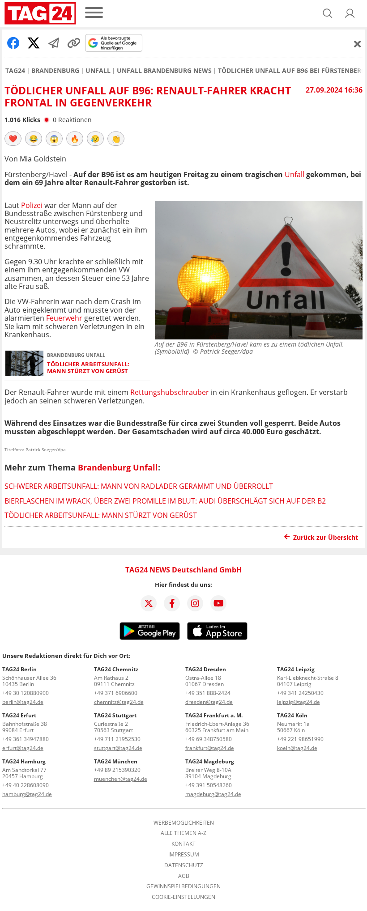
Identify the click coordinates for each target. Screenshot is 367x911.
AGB (183, 876)
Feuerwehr (64, 318)
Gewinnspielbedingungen (183, 886)
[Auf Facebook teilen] (13, 43)
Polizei (32, 205)
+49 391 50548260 (208, 785)
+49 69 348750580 (208, 739)
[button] (350, 13)
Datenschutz (183, 865)
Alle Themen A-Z (183, 833)
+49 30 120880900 (25, 693)
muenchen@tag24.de (120, 779)
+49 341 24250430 (300, 693)
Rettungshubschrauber (169, 392)
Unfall (98, 70)
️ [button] (13, 139)
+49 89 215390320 (117, 770)
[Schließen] (358, 44)
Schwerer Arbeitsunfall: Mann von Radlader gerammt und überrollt (138, 486)
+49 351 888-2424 (207, 693)
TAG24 (15, 70)
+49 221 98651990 (300, 739)
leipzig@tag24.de (298, 702)
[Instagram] (195, 603)
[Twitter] (149, 603)
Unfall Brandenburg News (164, 70)
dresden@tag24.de (209, 702)
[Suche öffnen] (327, 13)
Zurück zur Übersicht (325, 537)
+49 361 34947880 (25, 739)
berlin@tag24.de (22, 702)
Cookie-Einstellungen (183, 897)
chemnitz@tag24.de (119, 702)
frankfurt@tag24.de (209, 748)
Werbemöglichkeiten (184, 823)
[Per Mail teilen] (54, 43)
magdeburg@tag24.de (213, 794)
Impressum (183, 855)
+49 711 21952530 (117, 739)
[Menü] (94, 13)
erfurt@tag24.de (22, 748)
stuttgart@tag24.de (118, 748)
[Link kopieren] (74, 43)
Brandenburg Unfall (118, 467)
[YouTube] (218, 603)
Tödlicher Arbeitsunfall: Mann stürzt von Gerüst (88, 368)
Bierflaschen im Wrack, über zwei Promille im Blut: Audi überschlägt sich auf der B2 (165, 501)
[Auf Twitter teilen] (34, 43)
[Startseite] (40, 13)
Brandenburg (55, 70)
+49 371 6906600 (115, 693)
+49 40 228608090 (25, 785)
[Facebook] (172, 603)
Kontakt (183, 844)
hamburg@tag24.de (27, 794)
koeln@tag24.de (297, 748)
